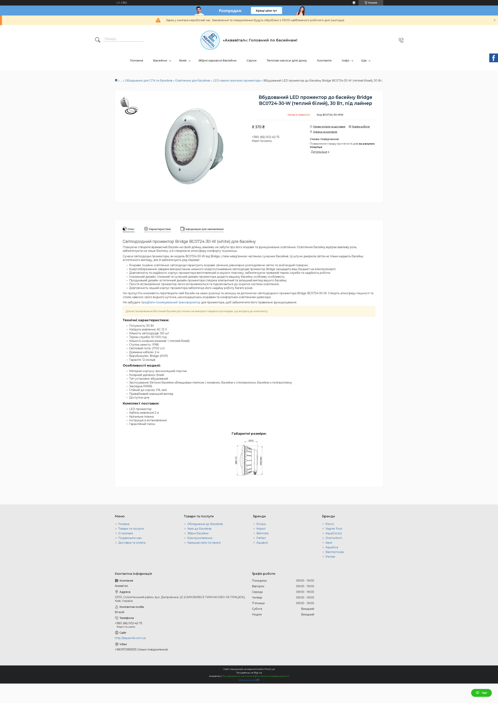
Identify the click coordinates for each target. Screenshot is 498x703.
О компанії (125, 533)
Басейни (160, 60)
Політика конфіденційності (272, 676)
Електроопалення (199, 538)
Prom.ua (270, 669)
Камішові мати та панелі (204, 542)
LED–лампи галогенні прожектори (237, 80)
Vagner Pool (333, 528)
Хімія (183, 60)
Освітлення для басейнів (192, 80)
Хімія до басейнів (199, 528)
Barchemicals (334, 552)
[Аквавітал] (210, 40)
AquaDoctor (333, 533)
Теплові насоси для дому (287, 60)
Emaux (261, 524)
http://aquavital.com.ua (130, 638)
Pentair (330, 556)
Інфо (345, 60)
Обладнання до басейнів (205, 524)
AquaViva (331, 547)
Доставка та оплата (132, 542)
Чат (484, 693)
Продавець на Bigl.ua (249, 672)
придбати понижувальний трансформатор (170, 302)
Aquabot (262, 542)
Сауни (252, 60)
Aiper (328, 542)
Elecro (329, 524)
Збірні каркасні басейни (217, 60)
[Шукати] (97, 40)
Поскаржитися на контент (238, 676)
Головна (136, 60)
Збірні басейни (198, 533)
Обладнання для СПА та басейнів (148, 80)
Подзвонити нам (130, 538)
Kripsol (260, 528)
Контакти (324, 60)
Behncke (262, 533)
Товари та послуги (131, 528)
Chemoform (333, 538)
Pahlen (261, 538)
